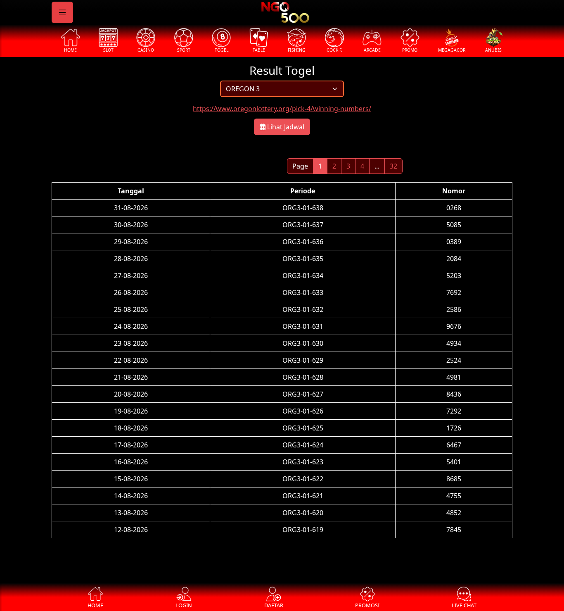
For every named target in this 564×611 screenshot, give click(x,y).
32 (393, 166)
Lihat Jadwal (284, 126)
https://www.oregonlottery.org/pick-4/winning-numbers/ (282, 108)
